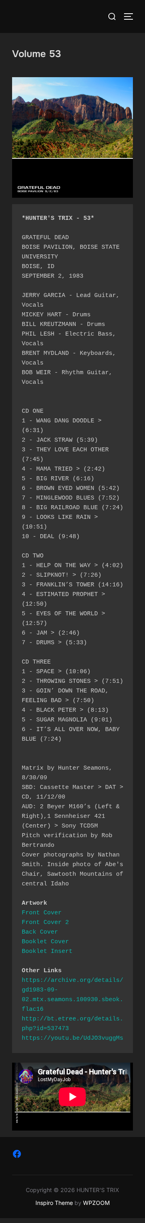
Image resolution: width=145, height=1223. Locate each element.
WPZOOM (96, 1202)
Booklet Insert (47, 951)
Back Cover (40, 932)
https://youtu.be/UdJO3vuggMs (72, 1038)
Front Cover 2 (45, 922)
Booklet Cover (45, 941)
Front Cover (42, 913)
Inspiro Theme (54, 1202)
